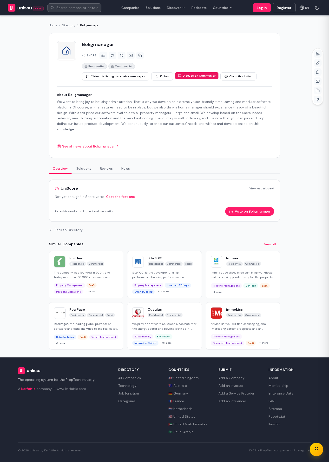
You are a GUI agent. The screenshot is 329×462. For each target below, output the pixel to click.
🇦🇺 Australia (177, 385)
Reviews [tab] (106, 168)
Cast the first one (120, 196)
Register (284, 8)
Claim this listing (240, 76)
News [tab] (125, 168)
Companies (130, 8)
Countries (221, 8)
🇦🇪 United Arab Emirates (187, 424)
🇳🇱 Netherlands (180, 409)
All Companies (129, 378)
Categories (127, 401)
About (273, 378)
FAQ (272, 401)
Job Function (128, 393)
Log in (262, 8)
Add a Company (231, 378)
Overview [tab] (60, 168)
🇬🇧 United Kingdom (183, 378)
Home (53, 25)
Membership (278, 385)
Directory (68, 25)
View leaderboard (261, 188)
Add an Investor (230, 385)
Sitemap (275, 409)
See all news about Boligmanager (88, 146)
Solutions (153, 8)
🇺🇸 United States (181, 416)
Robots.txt (277, 416)
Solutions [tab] (83, 168)
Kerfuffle (28, 389)
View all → (272, 244)
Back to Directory (69, 230)
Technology (127, 385)
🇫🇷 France (176, 401)
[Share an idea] (316, 449)
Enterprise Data (281, 393)
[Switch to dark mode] (317, 7)
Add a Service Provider (236, 393)
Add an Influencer (232, 401)
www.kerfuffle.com (71, 389)
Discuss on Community (199, 76)
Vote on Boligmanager (252, 211)
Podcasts (199, 8)
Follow (164, 76)
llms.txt (274, 424)
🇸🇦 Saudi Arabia (180, 432)
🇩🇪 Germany (178, 393)
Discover (174, 8)
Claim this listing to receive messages (118, 76)
